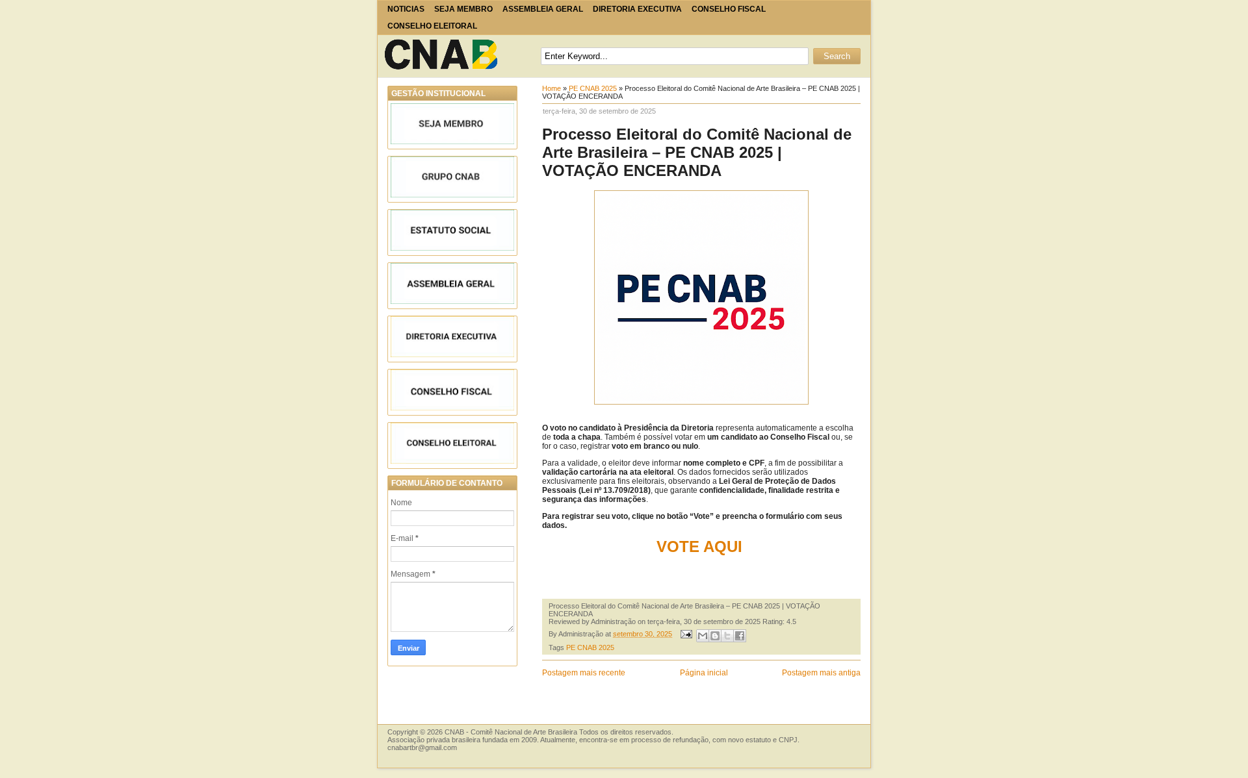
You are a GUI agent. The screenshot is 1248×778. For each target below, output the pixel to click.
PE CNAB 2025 (593, 88)
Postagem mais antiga (821, 672)
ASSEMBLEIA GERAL (542, 9)
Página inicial (704, 672)
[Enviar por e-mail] (702, 635)
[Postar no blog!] (715, 635)
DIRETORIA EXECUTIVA (637, 9)
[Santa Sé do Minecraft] (443, 54)
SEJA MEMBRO (463, 9)
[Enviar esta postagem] (685, 634)
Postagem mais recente (583, 672)
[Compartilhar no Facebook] (739, 635)
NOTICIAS (405, 9)
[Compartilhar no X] (727, 635)
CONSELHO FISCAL (729, 9)
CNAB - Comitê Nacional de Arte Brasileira (511, 732)
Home (551, 88)
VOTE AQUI (701, 546)
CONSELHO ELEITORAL (432, 26)
